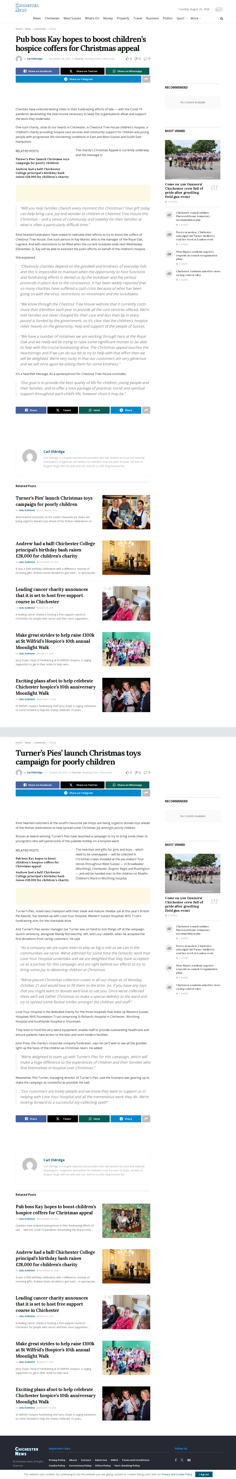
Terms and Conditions (135, 1460)
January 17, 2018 (47, 699)
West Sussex (72, 18)
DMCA (114, 1460)
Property (123, 18)
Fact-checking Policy (127, 1465)
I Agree (204, 1474)
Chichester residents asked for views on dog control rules (198, 273)
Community (40, 28)
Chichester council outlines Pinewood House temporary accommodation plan (193, 216)
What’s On (92, 18)
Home (19, 28)
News (37, 18)
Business (152, 18)
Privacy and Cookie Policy (177, 1474)
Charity (52, 28)
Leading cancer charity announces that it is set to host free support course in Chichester (52, 596)
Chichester (52, 18)
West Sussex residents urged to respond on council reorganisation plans (196, 255)
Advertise (101, 1460)
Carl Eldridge (35, 58)
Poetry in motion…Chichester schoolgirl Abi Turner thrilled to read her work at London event (195, 236)
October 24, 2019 (48, 510)
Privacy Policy (57, 1460)
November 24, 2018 (48, 562)
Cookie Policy (57, 1465)
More (194, 18)
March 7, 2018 (46, 653)
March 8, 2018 (46, 607)
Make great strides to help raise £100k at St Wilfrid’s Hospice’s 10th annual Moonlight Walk (55, 641)
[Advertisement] (83, 97)
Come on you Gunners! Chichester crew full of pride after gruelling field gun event (184, 190)
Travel (137, 18)
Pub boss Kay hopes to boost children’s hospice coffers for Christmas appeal (37, 862)
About (73, 1460)
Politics (168, 18)
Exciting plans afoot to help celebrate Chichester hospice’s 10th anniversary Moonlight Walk (56, 687)
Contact (86, 1460)
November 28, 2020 (59, 58)
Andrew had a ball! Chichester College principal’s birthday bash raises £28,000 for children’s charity (42, 173)
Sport (180, 18)
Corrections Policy (80, 1465)
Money (108, 18)
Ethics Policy (103, 1465)
